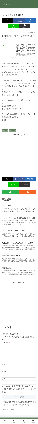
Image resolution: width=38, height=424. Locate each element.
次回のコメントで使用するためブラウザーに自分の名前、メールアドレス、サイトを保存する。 (19, 389)
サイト (4, 379)
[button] (24, 26)
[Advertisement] (19, 155)
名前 (3, 364)
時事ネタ (13, 130)
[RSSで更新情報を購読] (27, 192)
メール (4, 372)
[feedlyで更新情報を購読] (10, 192)
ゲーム (6, 130)
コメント (6, 343)
